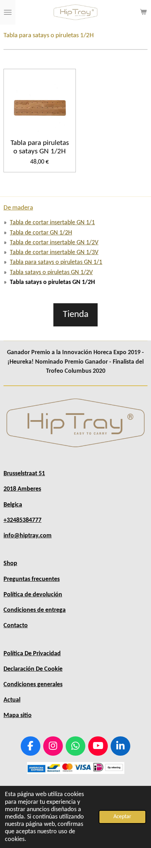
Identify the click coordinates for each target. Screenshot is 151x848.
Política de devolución (33, 595)
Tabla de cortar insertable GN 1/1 (52, 223)
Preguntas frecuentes (32, 579)
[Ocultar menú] (7, 12)
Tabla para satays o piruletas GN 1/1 (56, 262)
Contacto (16, 626)
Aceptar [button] (122, 817)
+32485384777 (22, 520)
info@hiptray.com (28, 536)
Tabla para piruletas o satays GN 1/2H (40, 147)
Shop (10, 564)
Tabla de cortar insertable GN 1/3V (54, 253)
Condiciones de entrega (35, 610)
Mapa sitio (18, 715)
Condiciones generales (33, 685)
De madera (18, 208)
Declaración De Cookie (33, 669)
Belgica (13, 505)
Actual (12, 700)
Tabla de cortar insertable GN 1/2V (54, 243)
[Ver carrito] (143, 12)
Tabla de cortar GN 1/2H (41, 233)
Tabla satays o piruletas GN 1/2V (51, 273)
